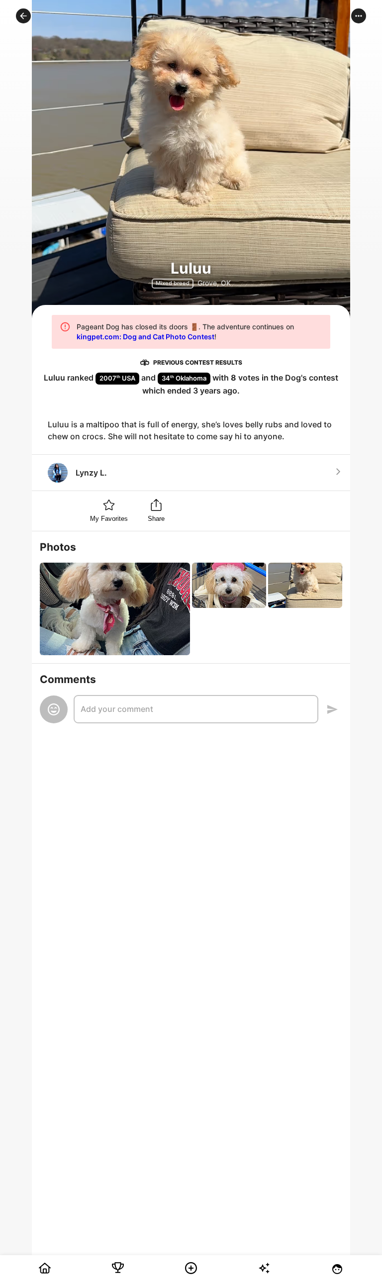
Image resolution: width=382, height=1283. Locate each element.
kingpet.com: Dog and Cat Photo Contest (145, 336)
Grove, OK (214, 283)
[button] (23, 15)
